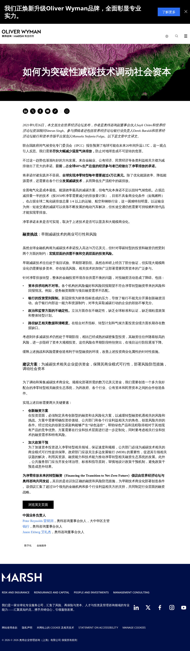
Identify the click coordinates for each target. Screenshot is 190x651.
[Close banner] (186, 12)
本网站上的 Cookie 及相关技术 (55, 627)
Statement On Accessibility (98, 627)
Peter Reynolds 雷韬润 (38, 521)
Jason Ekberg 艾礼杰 (37, 532)
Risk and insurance (16, 592)
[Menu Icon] (185, 35)
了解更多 (169, 12)
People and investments (91, 592)
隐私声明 (27, 627)
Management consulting (131, 592)
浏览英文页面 (38, 505)
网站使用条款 (9, 627)
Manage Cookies (134, 627)
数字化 (28, 545)
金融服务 (41, 545)
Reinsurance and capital (51, 592)
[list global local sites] (166, 36)
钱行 (26, 526)
